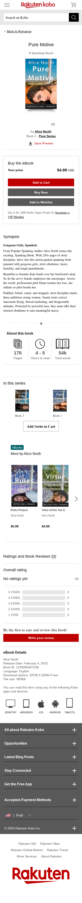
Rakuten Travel (57, 850)
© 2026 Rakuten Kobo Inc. (22, 828)
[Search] (74, 17)
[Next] (76, 499)
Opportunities (15, 743)
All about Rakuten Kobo (24, 730)
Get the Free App (18, 784)
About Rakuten (51, 856)
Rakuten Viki (27, 843)
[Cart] (73, 5)
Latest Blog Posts (19, 757)
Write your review (41, 638)
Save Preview (43, 143)
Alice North (43, 131)
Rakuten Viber (50, 843)
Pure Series (47, 136)
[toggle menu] (7, 5)
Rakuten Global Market (27, 850)
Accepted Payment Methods (27, 800)
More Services (27, 856)
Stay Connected (17, 770)
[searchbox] (41, 17)
